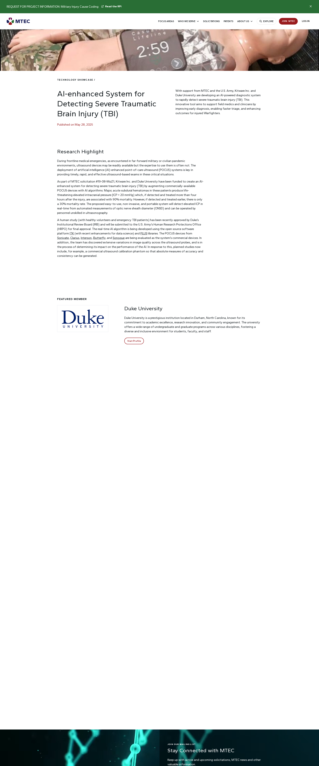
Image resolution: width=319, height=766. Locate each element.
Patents (228, 21)
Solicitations (211, 21)
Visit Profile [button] (134, 341)
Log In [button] (306, 21)
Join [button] (288, 21)
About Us (243, 21)
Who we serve (186, 21)
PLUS (143, 233)
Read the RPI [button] (113, 6)
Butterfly (99, 238)
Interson (86, 238)
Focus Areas (166, 21)
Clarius (74, 238)
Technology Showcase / (76, 79)
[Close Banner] (310, 6)
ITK (72, 233)
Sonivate (63, 238)
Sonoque (119, 238)
